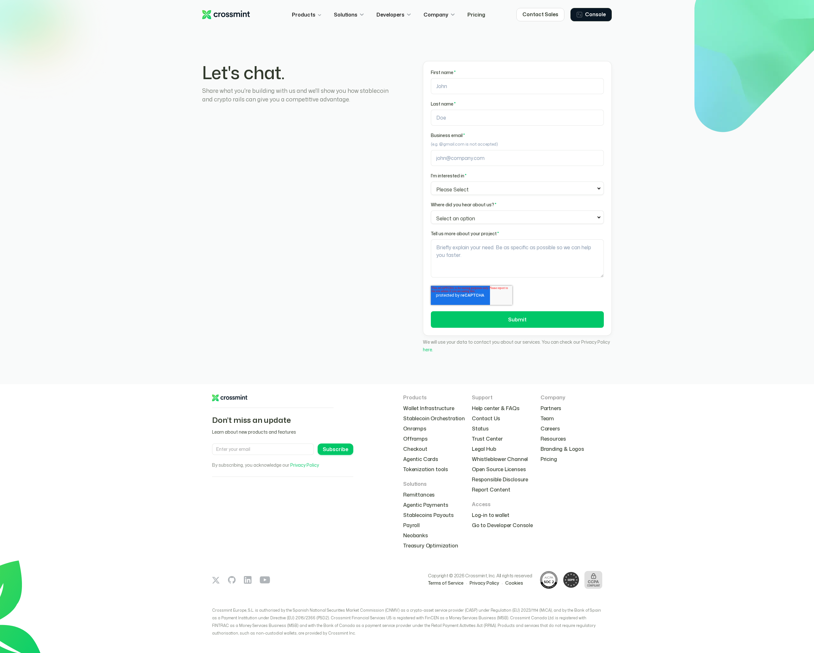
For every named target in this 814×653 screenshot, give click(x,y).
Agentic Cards (420, 459)
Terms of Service (446, 583)
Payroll (411, 525)
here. (428, 350)
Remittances (419, 494)
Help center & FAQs (496, 408)
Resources (553, 439)
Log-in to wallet (490, 515)
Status (480, 428)
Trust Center (487, 439)
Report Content (491, 489)
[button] (306, 14)
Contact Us (486, 418)
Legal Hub (484, 449)
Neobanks (415, 535)
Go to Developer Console (502, 525)
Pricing (476, 14)
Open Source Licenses (499, 469)
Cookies (514, 583)
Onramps (414, 428)
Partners (551, 408)
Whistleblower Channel (500, 459)
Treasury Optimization (430, 545)
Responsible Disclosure (500, 479)
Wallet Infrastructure (428, 408)
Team (547, 418)
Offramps (415, 439)
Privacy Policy (304, 465)
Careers (550, 428)
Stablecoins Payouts (428, 515)
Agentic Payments (425, 505)
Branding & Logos (562, 449)
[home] (226, 14)
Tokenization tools (425, 469)
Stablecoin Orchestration (434, 418)
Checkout (415, 449)
